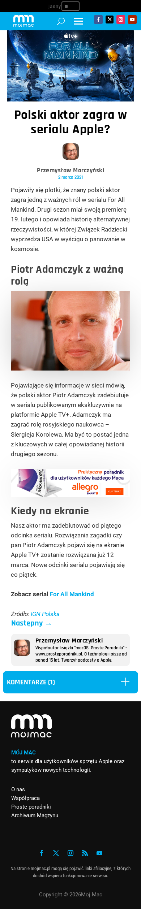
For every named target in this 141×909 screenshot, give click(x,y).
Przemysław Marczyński (70, 170)
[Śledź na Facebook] (98, 19)
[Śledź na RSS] (85, 853)
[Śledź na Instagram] (120, 19)
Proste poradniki (31, 807)
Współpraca (25, 798)
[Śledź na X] (110, 19)
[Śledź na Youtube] (132, 19)
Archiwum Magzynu (34, 815)
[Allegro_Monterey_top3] (70, 494)
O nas (18, 789)
